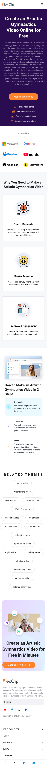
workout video (33, 500)
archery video (33, 552)
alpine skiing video (22, 543)
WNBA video (10, 500)
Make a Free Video (23, 96)
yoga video (34, 518)
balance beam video (22, 587)
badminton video (22, 578)
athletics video (22, 561)
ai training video (22, 535)
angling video (11, 552)
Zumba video (34, 526)
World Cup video (22, 509)
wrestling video (12, 518)
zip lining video (11, 526)
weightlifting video (22, 492)
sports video (22, 483)
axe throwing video (22, 569)
